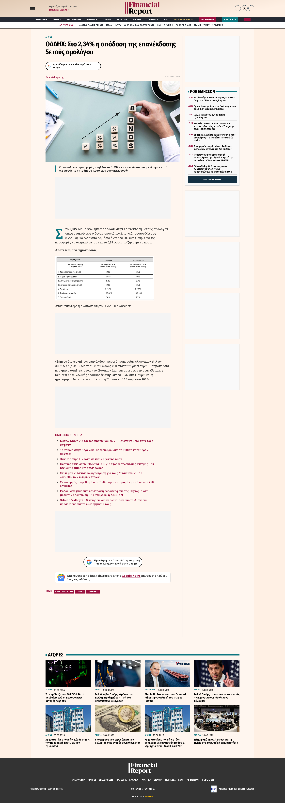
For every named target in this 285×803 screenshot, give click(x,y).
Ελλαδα (107, 19)
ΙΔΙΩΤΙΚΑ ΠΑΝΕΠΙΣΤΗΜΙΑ (91, 25)
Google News (131, 576)
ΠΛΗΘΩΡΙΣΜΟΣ (183, 25)
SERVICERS (217, 25)
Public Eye (230, 19)
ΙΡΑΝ (159, 25)
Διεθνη (137, 19)
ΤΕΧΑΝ (109, 25)
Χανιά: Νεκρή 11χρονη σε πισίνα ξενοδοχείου (91, 459)
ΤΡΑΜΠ (197, 25)
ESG (166, 19)
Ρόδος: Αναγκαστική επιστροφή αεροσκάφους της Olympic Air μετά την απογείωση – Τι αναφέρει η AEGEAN (104, 493)
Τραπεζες (152, 19)
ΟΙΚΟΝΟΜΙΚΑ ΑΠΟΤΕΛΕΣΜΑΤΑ (139, 25)
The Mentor (207, 19)
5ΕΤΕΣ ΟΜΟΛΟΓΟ (64, 591)
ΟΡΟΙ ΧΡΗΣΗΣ (136, 789)
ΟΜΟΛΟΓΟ (93, 591)
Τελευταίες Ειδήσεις (59, 10)
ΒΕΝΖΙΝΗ (168, 25)
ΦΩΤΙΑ (118, 25)
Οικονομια (40, 19)
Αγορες (57, 19)
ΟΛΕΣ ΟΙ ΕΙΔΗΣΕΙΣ (212, 179)
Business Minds (183, 19)
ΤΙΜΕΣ (207, 25)
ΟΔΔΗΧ (80, 591)
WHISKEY (149, 796)
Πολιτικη (122, 19)
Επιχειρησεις (74, 19)
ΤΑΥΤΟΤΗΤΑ (149, 789)
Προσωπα (92, 19)
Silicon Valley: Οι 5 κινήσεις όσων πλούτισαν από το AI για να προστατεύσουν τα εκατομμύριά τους (103, 502)
